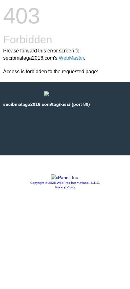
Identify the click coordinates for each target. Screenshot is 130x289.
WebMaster (71, 58)
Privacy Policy (65, 187)
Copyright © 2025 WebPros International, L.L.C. (65, 182)
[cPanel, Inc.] (65, 177)
